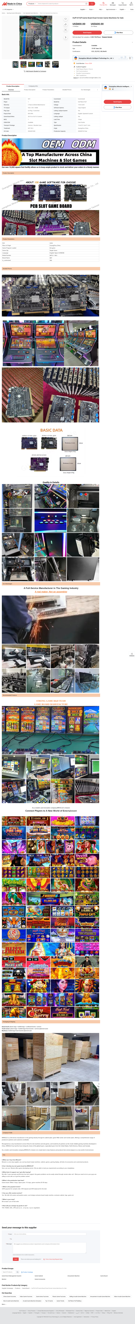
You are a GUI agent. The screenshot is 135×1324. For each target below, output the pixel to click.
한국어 (82, 1313)
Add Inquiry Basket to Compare (36, 71)
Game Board (104, 1276)
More (3, 1304)
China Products (31, 1310)
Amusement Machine (74, 1276)
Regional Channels (89, 1310)
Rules (132, 9)
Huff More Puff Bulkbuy (74, 1301)
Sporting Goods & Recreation (14, 13)
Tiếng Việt (109, 1313)
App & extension (110, 9)
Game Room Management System (11, 1276)
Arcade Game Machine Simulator (32, 1301)
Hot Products (22, 1310)
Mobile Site (107, 1310)
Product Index (99, 1310)
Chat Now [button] (119, 32)
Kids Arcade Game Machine (11, 1301)
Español (30, 1313)
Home (3, 13)
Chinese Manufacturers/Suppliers (45, 1310)
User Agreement (78, 1316)
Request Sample (107, 37)
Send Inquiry (87, 32)
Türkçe (103, 1313)
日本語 (87, 1313)
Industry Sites (79, 1310)
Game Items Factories (42, 1296)
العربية (77, 1313)
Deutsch (64, 1313)
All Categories (8, 9)
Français (43, 1313)
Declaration (86, 1316)
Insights (114, 1310)
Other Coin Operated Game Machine (49, 13)
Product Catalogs (28, 1272)
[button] (94, 89)
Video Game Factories (26, 1296)
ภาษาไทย (97, 1313)
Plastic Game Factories (59, 1296)
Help (100, 9)
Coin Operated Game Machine (30, 13)
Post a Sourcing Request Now (52, 1259)
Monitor (4, 1279)
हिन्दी (92, 1313)
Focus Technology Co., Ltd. (55, 1316)
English (24, 1313)
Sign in (131, 5)
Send (15, 1259)
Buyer (91, 9)
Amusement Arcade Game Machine (100, 1296)
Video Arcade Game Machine (122, 1296)
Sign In (75, 78)
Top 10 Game (49, 1301)
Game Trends (60, 1301)
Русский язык (51, 1313)
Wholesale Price (70, 1310)
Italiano (58, 1313)
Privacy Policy (94, 1316)
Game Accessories (40, 1279)
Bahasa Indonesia (118, 1313)
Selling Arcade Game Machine (77, 1296)
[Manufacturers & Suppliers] (12, 4)
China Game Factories (9, 1296)
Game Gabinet (39, 1276)
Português (36, 1313)
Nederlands (71, 1313)
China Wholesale (60, 1310)
